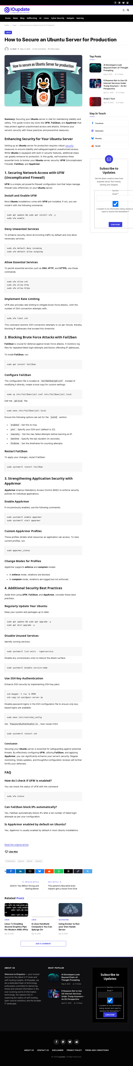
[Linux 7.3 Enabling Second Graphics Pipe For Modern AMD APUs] (16, 909)
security (69, 145)
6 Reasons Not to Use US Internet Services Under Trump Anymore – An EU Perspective (115, 84)
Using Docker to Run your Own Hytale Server (69, 927)
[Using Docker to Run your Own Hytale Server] (70, 909)
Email (115, 194)
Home (8, 18)
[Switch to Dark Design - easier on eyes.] (123, 10)
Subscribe (115, 224)
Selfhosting (32, 18)
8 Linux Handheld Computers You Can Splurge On (42, 927)
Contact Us (43, 1056)
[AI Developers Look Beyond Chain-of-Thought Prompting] (95, 67)
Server (29, 861)
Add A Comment (43, 943)
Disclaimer (58, 1056)
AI (40, 18)
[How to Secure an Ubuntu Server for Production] (43, 80)
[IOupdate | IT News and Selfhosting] (17, 10)
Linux (46, 18)
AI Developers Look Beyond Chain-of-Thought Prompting (116, 68)
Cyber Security (57, 18)
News (15, 18)
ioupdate (61, 1063)
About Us (29, 1056)
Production (10, 861)
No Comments (40, 49)
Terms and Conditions (97, 1056)
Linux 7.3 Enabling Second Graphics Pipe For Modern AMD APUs (16, 927)
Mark (14, 49)
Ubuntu (38, 861)
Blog (22, 18)
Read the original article (17, 844)
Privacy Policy (74, 1056)
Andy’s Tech (109, 98)
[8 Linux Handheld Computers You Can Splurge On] (43, 909)
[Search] (127, 10)
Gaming (80, 18)
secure (21, 861)
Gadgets (70, 18)
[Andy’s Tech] (95, 101)
